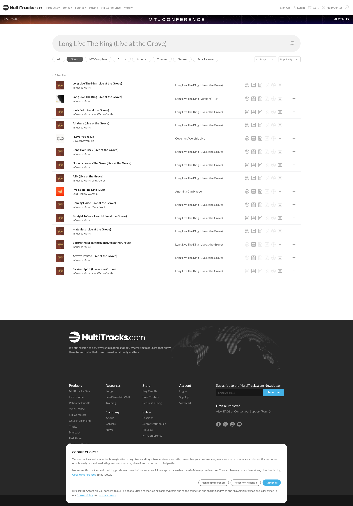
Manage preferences (214, 482)
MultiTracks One (79, 391)
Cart (316, 7)
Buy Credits (149, 391)
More (127, 7)
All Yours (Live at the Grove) (91, 123)
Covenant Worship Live (190, 138)
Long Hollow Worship (85, 193)
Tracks (73, 426)
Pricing (93, 7)
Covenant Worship (83, 140)
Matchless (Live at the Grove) (92, 229)
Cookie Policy (85, 495)
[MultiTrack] (246, 85)
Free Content (150, 397)
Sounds (79, 7)
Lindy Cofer (98, 180)
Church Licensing (80, 420)
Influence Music (82, 87)
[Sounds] (273, 85)
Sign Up (285, 7)
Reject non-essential (246, 482)
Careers (111, 423)
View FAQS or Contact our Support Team (242, 411)
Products (52, 7)
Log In (301, 7)
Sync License (77, 408)
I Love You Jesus (83, 136)
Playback (74, 432)
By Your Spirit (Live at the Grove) (94, 269)
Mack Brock (98, 207)
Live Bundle (76, 397)
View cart (185, 403)
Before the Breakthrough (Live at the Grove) (102, 242)
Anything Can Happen (189, 191)
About (110, 417)
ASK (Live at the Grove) (88, 176)
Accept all (272, 482)
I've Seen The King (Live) (89, 189)
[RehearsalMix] (253, 85)
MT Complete (77, 414)
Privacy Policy (107, 495)
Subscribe (273, 392)
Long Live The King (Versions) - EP (196, 98)
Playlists (147, 429)
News (109, 429)
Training (111, 403)
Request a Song (152, 403)
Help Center (334, 7)
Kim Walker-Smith (102, 114)
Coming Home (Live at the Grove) (94, 202)
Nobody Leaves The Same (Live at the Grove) (102, 163)
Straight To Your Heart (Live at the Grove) (100, 216)
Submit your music (154, 423)
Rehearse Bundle (79, 403)
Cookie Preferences (84, 474)
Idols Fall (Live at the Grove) (91, 110)
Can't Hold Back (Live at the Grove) (95, 149)
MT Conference (111, 7)
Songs (66, 7)
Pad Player (76, 438)
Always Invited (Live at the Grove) (95, 256)
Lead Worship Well (118, 397)
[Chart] (260, 85)
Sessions (147, 417)
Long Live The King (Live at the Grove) (97, 83)
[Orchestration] (266, 85)
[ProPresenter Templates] (280, 85)
